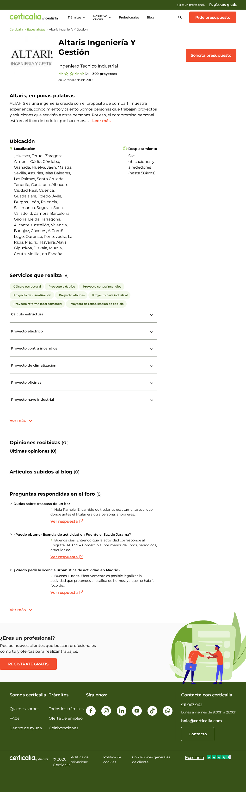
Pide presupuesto (212, 17)
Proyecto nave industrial (32, 399)
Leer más (101, 120)
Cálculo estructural (27, 314)
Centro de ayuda (26, 728)
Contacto (198, 734)
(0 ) (65, 442)
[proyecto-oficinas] (151, 383)
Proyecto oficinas (26, 382)
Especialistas (36, 29)
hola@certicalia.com (201, 720)
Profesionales (129, 17)
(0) (87, 73)
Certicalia (16, 29)
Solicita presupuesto (211, 55)
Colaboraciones (63, 728)
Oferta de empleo (66, 718)
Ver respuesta (64, 521)
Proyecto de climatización (33, 365)
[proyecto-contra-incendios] (151, 349)
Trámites (74, 17)
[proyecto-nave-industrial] (151, 400)
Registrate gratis (28, 664)
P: (11, 504)
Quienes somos (24, 708)
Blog (150, 17)
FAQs (14, 718)
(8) (66, 275)
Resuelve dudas (100, 17)
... (88, 120)
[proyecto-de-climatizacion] (151, 366)
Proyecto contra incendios (34, 348)
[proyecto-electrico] (151, 332)
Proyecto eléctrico (27, 331)
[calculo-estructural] (151, 315)
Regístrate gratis (223, 4)
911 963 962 (191, 705)
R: (51, 509)
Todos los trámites (66, 708)
